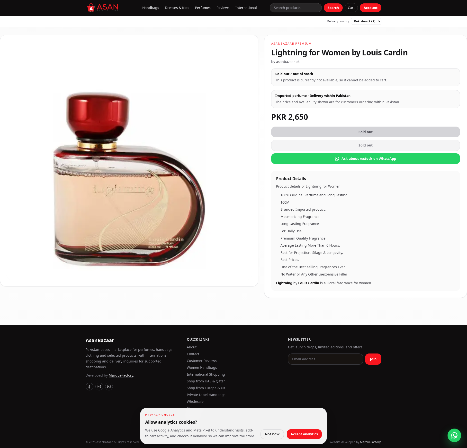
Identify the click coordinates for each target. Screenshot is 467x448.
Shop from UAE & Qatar (206, 381)
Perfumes (203, 7)
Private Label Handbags (206, 394)
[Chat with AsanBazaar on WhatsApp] (454, 435)
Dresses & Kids (177, 7)
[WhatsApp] (109, 386)
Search (333, 7)
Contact (193, 354)
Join (373, 359)
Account (370, 7)
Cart (351, 7)
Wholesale (195, 401)
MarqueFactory (121, 375)
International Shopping (206, 374)
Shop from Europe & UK (206, 388)
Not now (272, 434)
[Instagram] (99, 386)
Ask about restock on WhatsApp (368, 158)
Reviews (223, 7)
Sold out (366, 131)
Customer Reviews (202, 360)
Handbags (150, 7)
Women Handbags (202, 367)
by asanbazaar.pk (285, 61)
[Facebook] (89, 386)
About (192, 347)
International (246, 7)
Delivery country (338, 21)
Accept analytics (304, 434)
